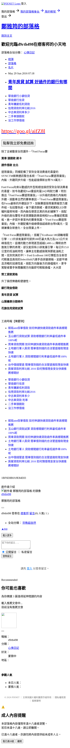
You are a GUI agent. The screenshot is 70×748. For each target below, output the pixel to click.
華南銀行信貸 (16, 100)
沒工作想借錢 (16, 120)
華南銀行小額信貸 (19, 96)
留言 (32, 513)
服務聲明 (36, 700)
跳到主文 (6, 35)
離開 (19, 741)
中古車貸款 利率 (18, 400)
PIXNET (16, 697)
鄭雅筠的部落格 (20, 26)
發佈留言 (7, 556)
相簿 (11, 59)
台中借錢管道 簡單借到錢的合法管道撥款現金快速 (38, 364)
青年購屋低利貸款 (19, 104)
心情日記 (29, 52)
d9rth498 (6, 494)
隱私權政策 (60, 697)
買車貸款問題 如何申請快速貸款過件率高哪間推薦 (38, 344)
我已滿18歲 (8, 741)
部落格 (12, 63)
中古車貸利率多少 (19, 112)
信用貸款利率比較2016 (21, 108)
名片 (11, 67)
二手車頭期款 (16, 116)
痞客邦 (25, 513)
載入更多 (7, 535)
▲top (4, 528)
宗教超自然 (29, 522)
